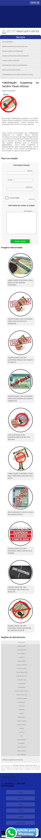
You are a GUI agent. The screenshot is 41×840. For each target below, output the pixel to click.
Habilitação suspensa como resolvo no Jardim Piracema (20, 282)
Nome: (30, 171)
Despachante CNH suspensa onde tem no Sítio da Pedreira (20, 321)
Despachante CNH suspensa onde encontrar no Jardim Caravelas (20, 398)
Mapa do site (20, 823)
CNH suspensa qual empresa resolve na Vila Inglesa (19, 437)
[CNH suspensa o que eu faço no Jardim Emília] (20, 497)
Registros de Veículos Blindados (14, 65)
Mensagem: (28, 211)
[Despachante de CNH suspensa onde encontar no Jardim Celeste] (20, 610)
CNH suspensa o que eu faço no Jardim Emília (20, 513)
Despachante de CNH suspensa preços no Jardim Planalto (20, 360)
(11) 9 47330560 (8, 786)
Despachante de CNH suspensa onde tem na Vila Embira (20, 551)
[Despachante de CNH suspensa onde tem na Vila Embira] (20, 533)
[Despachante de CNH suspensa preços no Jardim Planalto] (20, 342)
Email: (10, 180)
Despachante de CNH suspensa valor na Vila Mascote (18, 589)
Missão (20, 804)
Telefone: (29, 187)
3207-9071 (21, 783)
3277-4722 (8, 783)
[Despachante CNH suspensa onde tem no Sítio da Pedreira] (20, 303)
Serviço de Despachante (11, 70)
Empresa (20, 798)
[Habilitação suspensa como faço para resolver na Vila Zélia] (20, 458)
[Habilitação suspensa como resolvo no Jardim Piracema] (20, 265)
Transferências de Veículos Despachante (17, 74)
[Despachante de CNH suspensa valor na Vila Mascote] (20, 572)
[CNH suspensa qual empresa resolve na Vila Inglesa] (20, 419)
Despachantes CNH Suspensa (12, 51)
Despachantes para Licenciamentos (15, 56)
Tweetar (6, 94)
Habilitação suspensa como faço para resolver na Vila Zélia (20, 476)
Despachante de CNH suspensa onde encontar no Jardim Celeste (19, 628)
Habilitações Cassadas (10, 60)
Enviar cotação (20, 241)
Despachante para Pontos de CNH (14, 46)
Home (20, 792)
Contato (20, 817)
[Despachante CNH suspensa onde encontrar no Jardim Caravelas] (20, 381)
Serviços (20, 37)
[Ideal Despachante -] (20, 12)
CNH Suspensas (7, 42)
